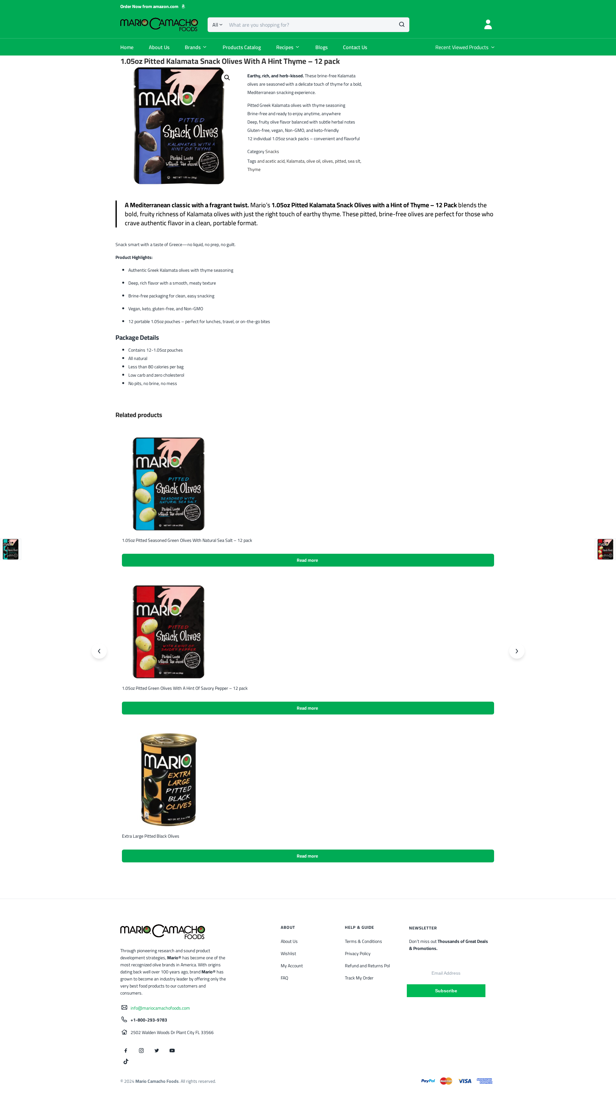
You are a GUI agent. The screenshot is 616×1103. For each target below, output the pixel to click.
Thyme (254, 169)
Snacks (272, 151)
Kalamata (295, 161)
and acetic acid (271, 161)
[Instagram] (141, 1050)
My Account (292, 966)
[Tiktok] (125, 1061)
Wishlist (288, 953)
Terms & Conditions (363, 941)
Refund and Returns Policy (370, 966)
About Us (159, 47)
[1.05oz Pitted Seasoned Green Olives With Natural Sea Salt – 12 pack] (168, 483)
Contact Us (355, 47)
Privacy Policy (358, 953)
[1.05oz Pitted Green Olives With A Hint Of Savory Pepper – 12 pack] (168, 631)
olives (327, 161)
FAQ (284, 978)
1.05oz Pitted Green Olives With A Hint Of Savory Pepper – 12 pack (185, 688)
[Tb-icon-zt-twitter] (156, 1050)
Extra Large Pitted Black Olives (150, 836)
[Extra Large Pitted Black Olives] (168, 779)
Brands (193, 47)
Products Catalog (242, 47)
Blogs (321, 47)
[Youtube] (172, 1050)
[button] (227, 77)
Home (126, 47)
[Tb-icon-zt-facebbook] (125, 1050)
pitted (340, 161)
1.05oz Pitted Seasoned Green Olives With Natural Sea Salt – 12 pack (187, 540)
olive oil (313, 161)
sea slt (354, 161)
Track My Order (359, 978)
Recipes (284, 47)
